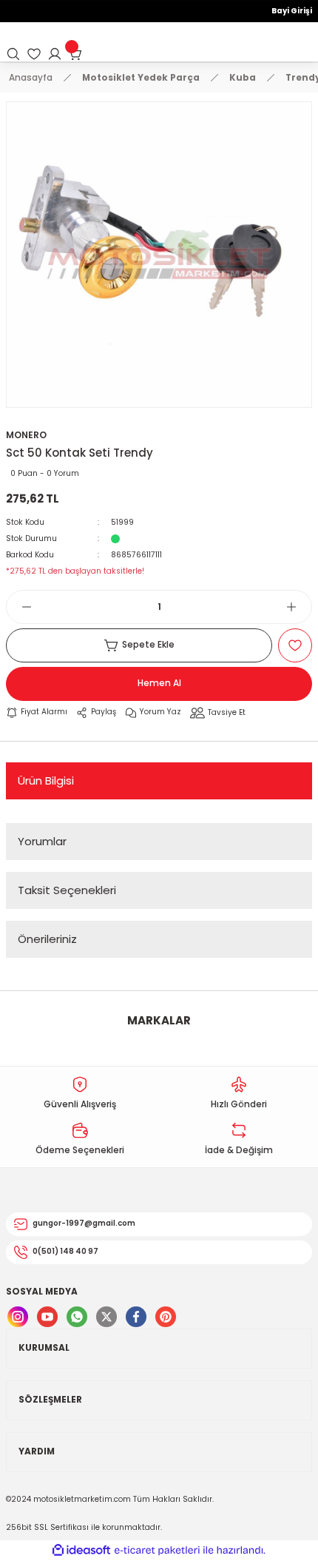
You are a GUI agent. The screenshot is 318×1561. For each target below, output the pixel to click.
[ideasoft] (81, 1550)
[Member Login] (54, 54)
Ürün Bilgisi (46, 780)
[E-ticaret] (157, 1550)
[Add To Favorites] (295, 645)
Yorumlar (42, 841)
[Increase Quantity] (298, 607)
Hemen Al (159, 683)
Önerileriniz (47, 939)
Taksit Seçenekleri (67, 890)
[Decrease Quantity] (19, 607)
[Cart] (75, 54)
